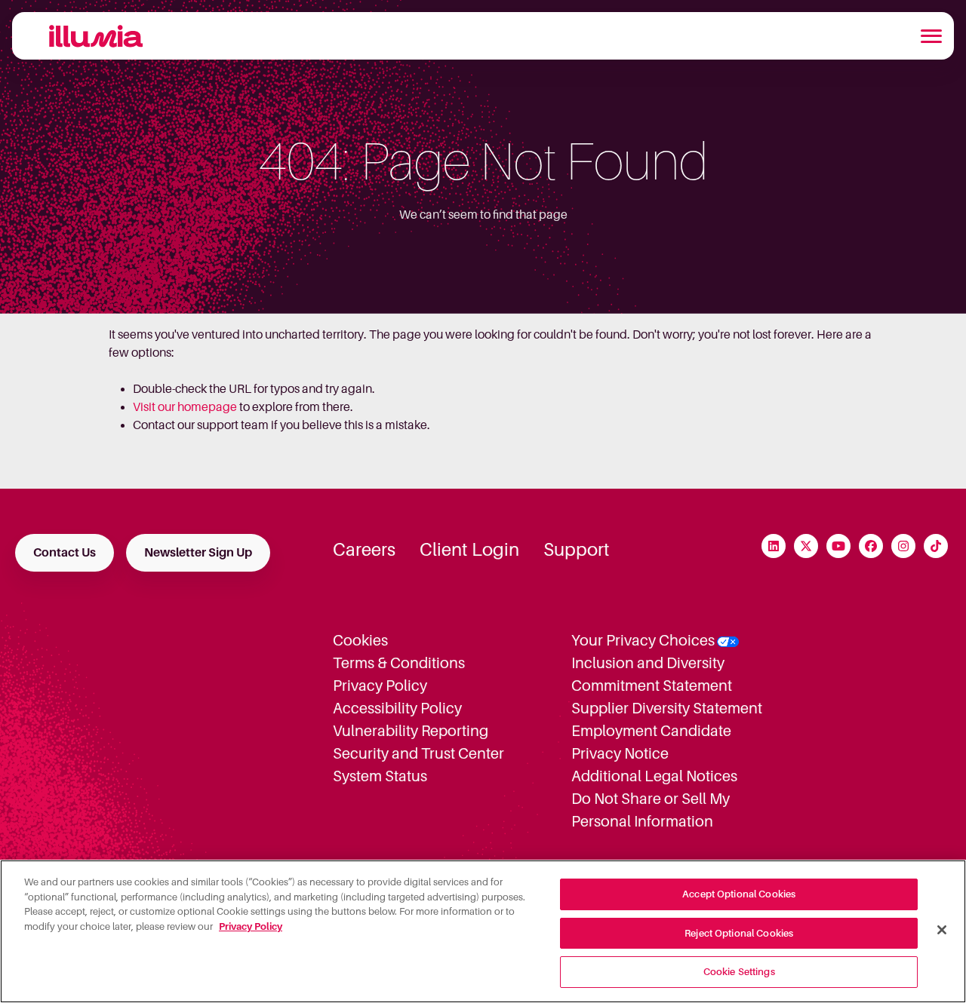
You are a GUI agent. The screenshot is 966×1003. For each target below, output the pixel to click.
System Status (380, 776)
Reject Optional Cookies (739, 933)
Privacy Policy (380, 685)
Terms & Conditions (399, 663)
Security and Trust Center (418, 753)
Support (576, 550)
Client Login (469, 550)
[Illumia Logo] (89, 36)
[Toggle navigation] (931, 36)
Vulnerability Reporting (410, 730)
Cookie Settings (739, 971)
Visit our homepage (185, 407)
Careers (364, 550)
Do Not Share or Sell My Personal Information (650, 810)
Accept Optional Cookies (738, 894)
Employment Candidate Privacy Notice (651, 742)
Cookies (360, 640)
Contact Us (64, 553)
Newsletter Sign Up (198, 553)
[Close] (941, 929)
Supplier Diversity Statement (666, 708)
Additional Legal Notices (654, 776)
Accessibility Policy (397, 708)
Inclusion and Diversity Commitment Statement (651, 674)
